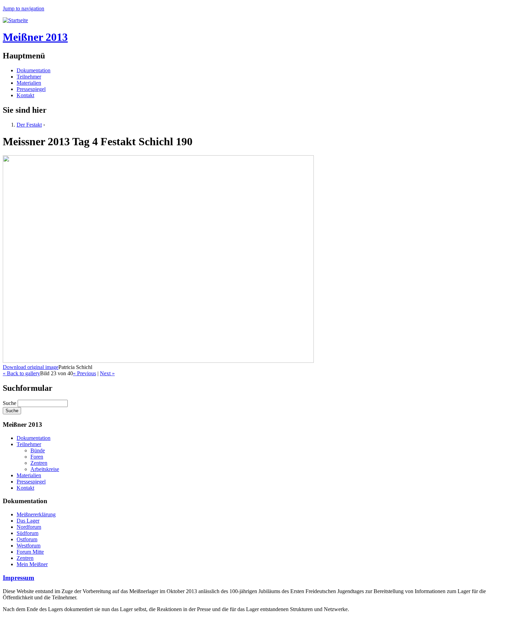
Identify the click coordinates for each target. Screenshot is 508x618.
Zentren (38, 463)
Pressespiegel (31, 89)
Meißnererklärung (36, 514)
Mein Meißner (32, 564)
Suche (10, 403)
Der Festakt (29, 125)
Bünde (37, 450)
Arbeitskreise (44, 469)
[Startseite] (15, 20)
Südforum (27, 533)
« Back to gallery (21, 373)
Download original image (30, 367)
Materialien (29, 83)
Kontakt (25, 95)
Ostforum (27, 539)
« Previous (84, 373)
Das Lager (28, 521)
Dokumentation (33, 70)
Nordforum (29, 527)
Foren (36, 457)
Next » (107, 373)
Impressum (18, 577)
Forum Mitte (30, 552)
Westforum (28, 545)
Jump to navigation (23, 8)
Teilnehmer (29, 77)
